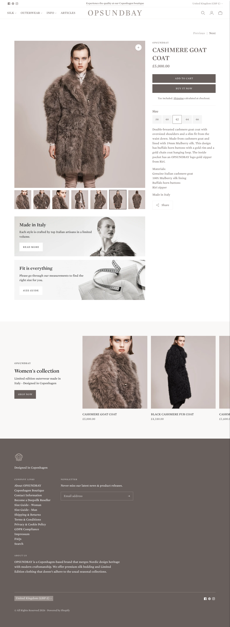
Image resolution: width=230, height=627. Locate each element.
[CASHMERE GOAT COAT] (114, 372)
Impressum (21, 534)
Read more (31, 247)
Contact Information (28, 495)
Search (18, 543)
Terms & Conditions (27, 519)
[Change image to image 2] (41, 199)
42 (177, 119)
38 (157, 119)
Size (155, 111)
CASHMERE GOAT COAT (99, 414)
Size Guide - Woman (27, 505)
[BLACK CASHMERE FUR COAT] (183, 372)
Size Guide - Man (25, 510)
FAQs (17, 539)
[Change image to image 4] (79, 199)
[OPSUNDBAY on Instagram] (17, 3)
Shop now (25, 394)
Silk (10, 13)
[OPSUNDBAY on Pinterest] (13, 3)
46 (197, 119)
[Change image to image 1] (22, 199)
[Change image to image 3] (60, 199)
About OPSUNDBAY (27, 485)
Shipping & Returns (27, 514)
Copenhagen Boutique (29, 490)
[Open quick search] (203, 13)
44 (187, 119)
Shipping (179, 98)
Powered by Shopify (58, 610)
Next (212, 33)
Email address (72, 492)
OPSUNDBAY (160, 42)
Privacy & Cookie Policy (30, 524)
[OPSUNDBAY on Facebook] (9, 3)
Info (50, 13)
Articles (68, 13)
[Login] (211, 13)
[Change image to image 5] (98, 199)
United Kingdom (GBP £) (206, 3)
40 (167, 119)
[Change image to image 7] (136, 199)
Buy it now (184, 88)
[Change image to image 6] (117, 199)
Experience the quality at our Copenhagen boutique (115, 3)
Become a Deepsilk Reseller (32, 500)
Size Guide (31, 290)
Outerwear (30, 13)
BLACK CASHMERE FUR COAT (172, 414)
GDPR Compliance (26, 529)
